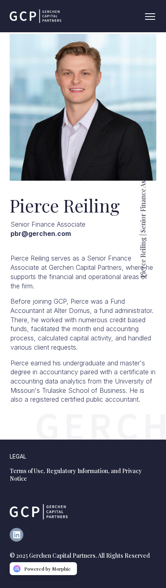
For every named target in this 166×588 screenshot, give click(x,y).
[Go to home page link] (39, 511)
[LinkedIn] (20, 539)
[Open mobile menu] (149, 16)
